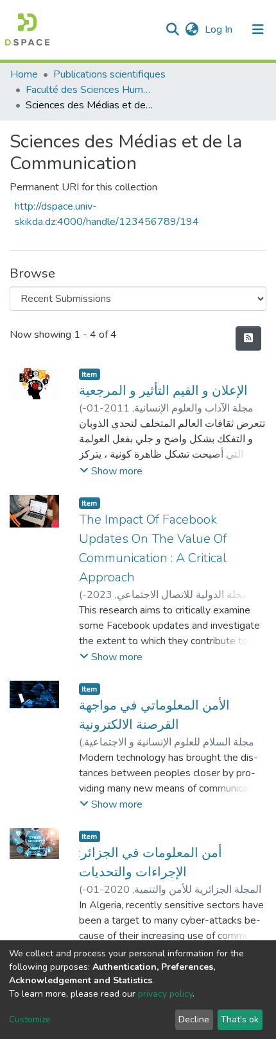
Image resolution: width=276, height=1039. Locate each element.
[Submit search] (172, 29)
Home (24, 74)
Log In (220, 29)
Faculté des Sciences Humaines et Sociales (90, 90)
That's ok (240, 1019)
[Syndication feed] (248, 338)
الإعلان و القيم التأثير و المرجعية (163, 390)
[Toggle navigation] (258, 29)
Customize (30, 1019)
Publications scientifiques (109, 74)
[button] (191, 29)
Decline (193, 1019)
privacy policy (165, 994)
